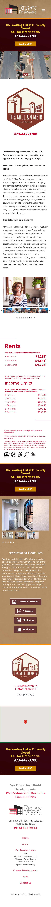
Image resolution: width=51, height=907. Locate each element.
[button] (25, 722)
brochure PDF (25, 44)
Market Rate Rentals (26, 862)
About (25, 844)
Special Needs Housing (25, 864)
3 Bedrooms (28, 629)
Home (25, 837)
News (25, 876)
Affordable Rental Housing (25, 859)
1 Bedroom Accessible (28, 601)
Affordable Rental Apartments (25, 856)
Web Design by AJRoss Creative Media (26, 894)
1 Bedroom (28, 611)
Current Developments (25, 870)
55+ (25, 853)
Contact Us (25, 882)
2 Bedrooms (28, 620)
